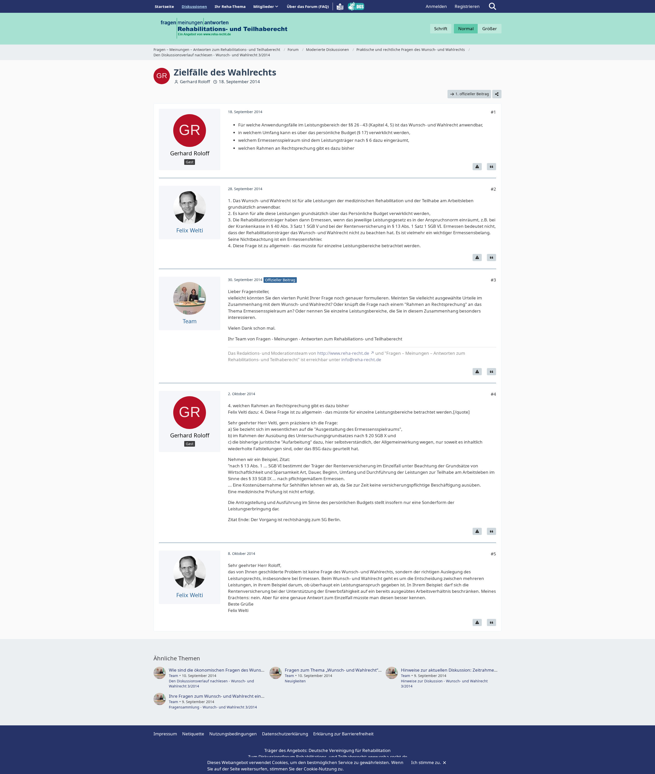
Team (173, 675)
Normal (466, 28)
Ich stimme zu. (426, 762)
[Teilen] (496, 94)
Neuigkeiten (295, 681)
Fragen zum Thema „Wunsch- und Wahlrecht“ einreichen (343, 670)
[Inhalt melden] (477, 166)
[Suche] (492, 6)
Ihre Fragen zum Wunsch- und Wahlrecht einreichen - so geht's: (234, 696)
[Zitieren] (491, 166)
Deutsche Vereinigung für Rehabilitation (350, 750)
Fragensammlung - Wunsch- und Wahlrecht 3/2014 (213, 707)
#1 (493, 112)
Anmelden (436, 6)
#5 (493, 554)
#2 (493, 189)
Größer (489, 28)
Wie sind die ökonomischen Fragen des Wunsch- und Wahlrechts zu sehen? (245, 670)
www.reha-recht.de (387, 757)
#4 (493, 394)
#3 (493, 280)
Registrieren (467, 6)
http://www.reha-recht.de (343, 353)
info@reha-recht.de (361, 359)
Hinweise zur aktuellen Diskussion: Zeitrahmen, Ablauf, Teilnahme (468, 670)
